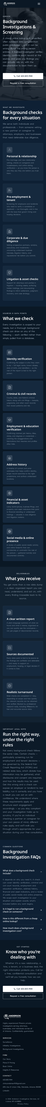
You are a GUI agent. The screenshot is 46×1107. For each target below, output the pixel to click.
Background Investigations (13, 1049)
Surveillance (7, 1042)
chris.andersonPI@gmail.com (14, 1083)
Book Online (7, 1066)
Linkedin (6, 1091)
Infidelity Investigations (11, 1046)
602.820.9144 (7, 1080)
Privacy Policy (23, 1104)
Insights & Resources (11, 1070)
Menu (39, 3)
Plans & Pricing (9, 1063)
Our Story (7, 1059)
